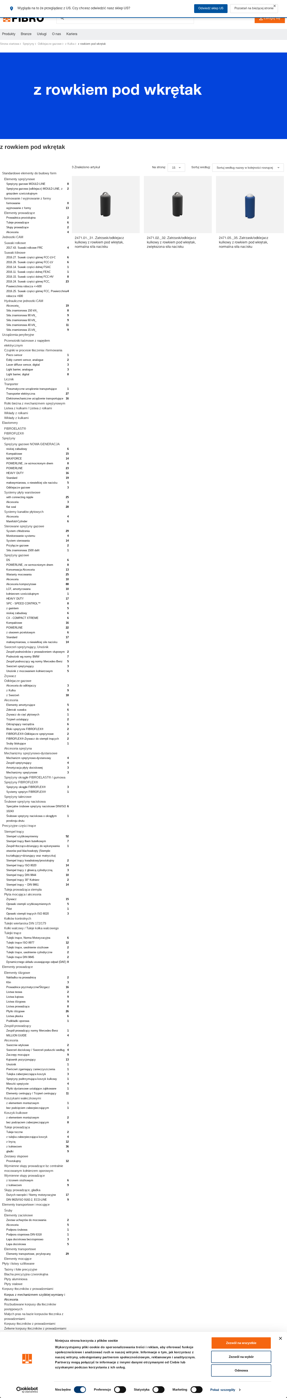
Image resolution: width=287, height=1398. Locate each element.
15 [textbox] (173, 167)
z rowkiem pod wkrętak (92, 43)
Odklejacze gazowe (50, 43)
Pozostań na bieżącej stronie (254, 8)
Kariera (71, 34)
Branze (26, 34)
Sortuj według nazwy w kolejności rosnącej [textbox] (245, 167)
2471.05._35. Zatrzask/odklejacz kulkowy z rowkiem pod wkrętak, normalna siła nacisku (243, 243)
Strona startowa (9, 43)
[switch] (120, 1389)
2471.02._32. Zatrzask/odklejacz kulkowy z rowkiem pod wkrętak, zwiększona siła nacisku (171, 243)
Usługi (42, 34)
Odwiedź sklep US (210, 8)
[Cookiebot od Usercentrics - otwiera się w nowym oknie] (27, 1390)
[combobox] (176, 167)
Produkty (8, 34)
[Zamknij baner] (280, 1338)
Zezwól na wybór (241, 1357)
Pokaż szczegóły (222, 1389)
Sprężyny (28, 43)
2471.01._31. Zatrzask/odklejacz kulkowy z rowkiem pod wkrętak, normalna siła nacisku (99, 243)
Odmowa (241, 1370)
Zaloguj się (272, 18)
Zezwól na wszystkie (241, 1343)
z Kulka (69, 43)
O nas (56, 34)
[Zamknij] (274, 6)
